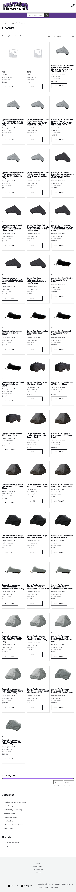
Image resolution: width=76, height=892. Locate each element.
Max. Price (67, 786)
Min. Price (56, 786)
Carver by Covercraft (11, 843)
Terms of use (38, 869)
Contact (38, 873)
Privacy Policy (38, 866)
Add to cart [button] (10, 86)
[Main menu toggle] (65, 6)
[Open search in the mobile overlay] (38, 15)
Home (4, 23)
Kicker (5, 846)
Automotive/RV (13, 23)
